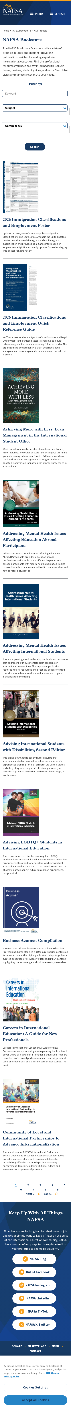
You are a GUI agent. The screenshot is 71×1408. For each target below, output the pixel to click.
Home (6, 30)
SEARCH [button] (60, 14)
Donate (16, 1346)
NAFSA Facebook (38, 1272)
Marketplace (37, 1346)
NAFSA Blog (38, 1259)
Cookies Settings (35, 1387)
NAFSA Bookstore (21, 30)
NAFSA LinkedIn (38, 1298)
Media (56, 1346)
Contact (35, 1351)
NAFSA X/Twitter (38, 1324)
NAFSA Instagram (37, 1285)
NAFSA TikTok (38, 1311)
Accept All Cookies (35, 1400)
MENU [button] (39, 14)
